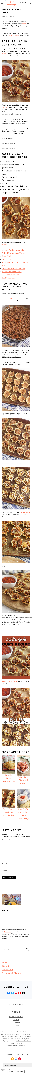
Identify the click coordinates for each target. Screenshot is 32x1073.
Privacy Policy (16, 1017)
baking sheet (25, 512)
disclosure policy (13, 35)
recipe (24, 23)
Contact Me (7, 970)
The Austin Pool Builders (16, 1045)
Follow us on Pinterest (10, 681)
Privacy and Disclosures (13, 973)
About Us (6, 966)
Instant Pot (13, 250)
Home (4, 962)
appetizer (5, 107)
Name (4, 864)
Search (5, 910)
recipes (4, 244)
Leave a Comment (8, 16)
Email (4, 870)
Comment (6, 840)
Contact (16, 1023)
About (16, 1020)
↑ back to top (16, 1004)
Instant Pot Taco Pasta (12, 272)
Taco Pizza (6, 259)
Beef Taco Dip (8, 278)
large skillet (9, 299)
